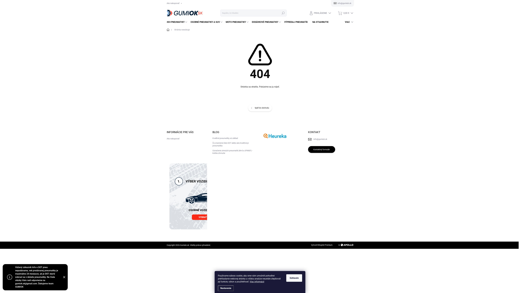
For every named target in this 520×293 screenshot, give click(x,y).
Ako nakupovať (173, 3)
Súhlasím (294, 278)
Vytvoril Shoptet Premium (321, 245)
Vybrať (203, 217)
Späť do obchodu (262, 108)
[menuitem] (177, 22)
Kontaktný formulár (321, 149)
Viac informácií (257, 281)
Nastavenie (225, 288)
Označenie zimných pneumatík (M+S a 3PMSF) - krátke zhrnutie (232, 151)
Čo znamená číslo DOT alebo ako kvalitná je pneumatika (230, 144)
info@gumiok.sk (320, 139)
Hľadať (283, 13)
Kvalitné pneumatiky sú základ (225, 138)
